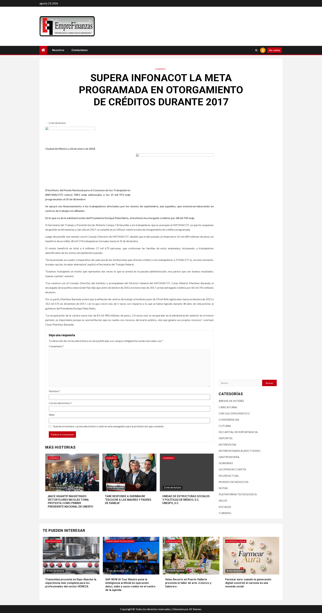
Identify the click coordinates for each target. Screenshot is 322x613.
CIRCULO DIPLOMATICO (234, 413)
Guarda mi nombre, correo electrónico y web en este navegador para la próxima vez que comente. (108, 426)
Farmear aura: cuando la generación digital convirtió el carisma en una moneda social (248, 583)
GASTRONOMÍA (229, 456)
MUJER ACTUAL (229, 475)
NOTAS (223, 488)
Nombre (54, 391)
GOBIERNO (160, 69)
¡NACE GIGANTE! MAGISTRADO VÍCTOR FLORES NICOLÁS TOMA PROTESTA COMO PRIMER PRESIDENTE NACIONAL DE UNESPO (70, 501)
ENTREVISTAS (227, 444)
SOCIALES (225, 506)
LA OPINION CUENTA (232, 469)
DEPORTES (225, 438)
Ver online (274, 50)
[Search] (256, 50)
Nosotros (58, 50)
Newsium (178, 609)
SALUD (223, 500)
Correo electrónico (60, 403)
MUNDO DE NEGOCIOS (233, 481)
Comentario (56, 346)
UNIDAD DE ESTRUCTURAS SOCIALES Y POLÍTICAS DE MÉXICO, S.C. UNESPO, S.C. (186, 500)
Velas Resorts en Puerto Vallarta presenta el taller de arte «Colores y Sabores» (188, 583)
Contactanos (79, 50)
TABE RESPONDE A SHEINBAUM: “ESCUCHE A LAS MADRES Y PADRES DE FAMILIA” (128, 500)
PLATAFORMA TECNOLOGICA (238, 494)
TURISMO (225, 513)
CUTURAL (225, 425)
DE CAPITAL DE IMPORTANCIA (238, 432)
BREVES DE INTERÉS (231, 400)
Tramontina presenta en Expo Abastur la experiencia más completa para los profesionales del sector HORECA (70, 583)
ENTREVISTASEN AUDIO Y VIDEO (239, 450)
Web (52, 414)
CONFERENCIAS (229, 419)
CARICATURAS (228, 407)
